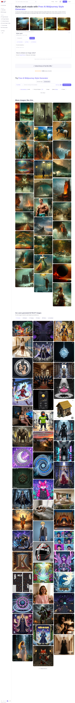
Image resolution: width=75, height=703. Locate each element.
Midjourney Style (19, 35)
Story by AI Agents (37, 89)
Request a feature (3, 702)
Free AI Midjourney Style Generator (33, 78)
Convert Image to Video (6, 23)
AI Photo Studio (4, 27)
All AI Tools (4, 5)
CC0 (23, 47)
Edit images (4, 12)
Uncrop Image (4, 25)
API (2, 32)
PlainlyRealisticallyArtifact (30, 31)
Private (63, 89)
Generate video (47, 81)
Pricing (53, 1)
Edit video (3, 9)
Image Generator (5, 16)
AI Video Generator (5, 21)
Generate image (40, 81)
